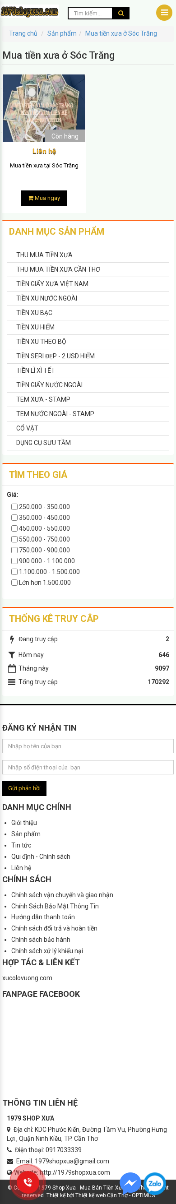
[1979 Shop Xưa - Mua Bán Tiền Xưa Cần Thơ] (29, 10)
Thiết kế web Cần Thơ (101, 1195)
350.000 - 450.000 (44, 517)
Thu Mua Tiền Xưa (44, 255)
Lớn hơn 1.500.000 (44, 582)
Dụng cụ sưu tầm (43, 442)
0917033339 (64, 1149)
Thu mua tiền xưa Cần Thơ (58, 269)
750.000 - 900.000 (44, 550)
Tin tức (21, 845)
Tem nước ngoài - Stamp (55, 413)
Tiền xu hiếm (35, 327)
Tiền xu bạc (34, 312)
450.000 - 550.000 (44, 528)
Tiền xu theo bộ (41, 341)
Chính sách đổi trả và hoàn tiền (54, 928)
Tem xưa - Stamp (43, 399)
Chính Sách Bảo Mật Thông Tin (55, 906)
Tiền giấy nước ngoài (49, 385)
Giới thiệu (24, 822)
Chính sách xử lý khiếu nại (47, 950)
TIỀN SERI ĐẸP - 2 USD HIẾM (55, 356)
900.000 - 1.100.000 (46, 561)
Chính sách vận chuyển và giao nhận (62, 894)
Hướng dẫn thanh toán (43, 917)
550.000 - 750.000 (44, 539)
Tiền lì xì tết (35, 370)
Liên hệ (21, 867)
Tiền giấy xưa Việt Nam (52, 283)
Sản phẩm (26, 834)
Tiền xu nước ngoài (46, 298)
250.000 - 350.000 (44, 506)
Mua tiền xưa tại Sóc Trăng (44, 165)
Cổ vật (27, 428)
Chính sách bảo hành (40, 939)
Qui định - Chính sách (40, 856)
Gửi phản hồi (24, 788)
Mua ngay (46, 197)
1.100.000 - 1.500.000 (49, 571)
